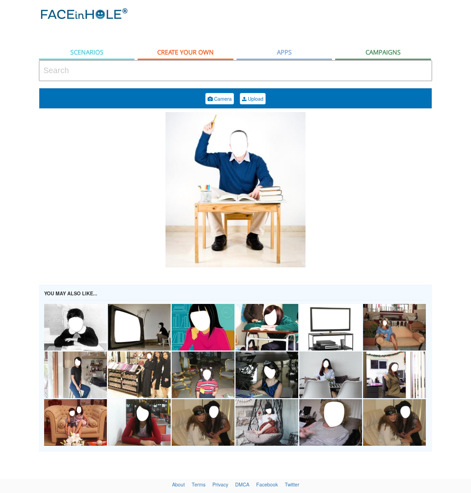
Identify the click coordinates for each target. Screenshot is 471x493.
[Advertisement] (306, 22)
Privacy (220, 484)
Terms (199, 484)
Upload (255, 98)
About (178, 484)
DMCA (242, 484)
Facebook (267, 484)
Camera (222, 98)
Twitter (292, 484)
